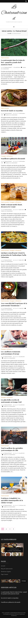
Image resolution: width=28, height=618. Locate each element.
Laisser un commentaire (11, 115)
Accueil (3, 566)
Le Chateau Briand (7, 67)
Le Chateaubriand (14, 13)
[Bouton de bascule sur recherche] (26, 1)
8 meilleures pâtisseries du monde (13, 159)
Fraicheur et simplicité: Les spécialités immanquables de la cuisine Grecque (12, 500)
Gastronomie (5, 57)
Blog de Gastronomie (7, 568)
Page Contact (4, 574)
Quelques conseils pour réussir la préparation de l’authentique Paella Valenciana (13, 255)
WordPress (14, 615)
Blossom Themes (14, 614)
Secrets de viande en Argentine (12, 111)
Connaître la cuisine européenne (14, 550)
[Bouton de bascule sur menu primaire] (14, 27)
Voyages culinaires (7, 156)
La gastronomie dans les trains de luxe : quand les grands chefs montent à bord (13, 62)
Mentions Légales (6, 571)
